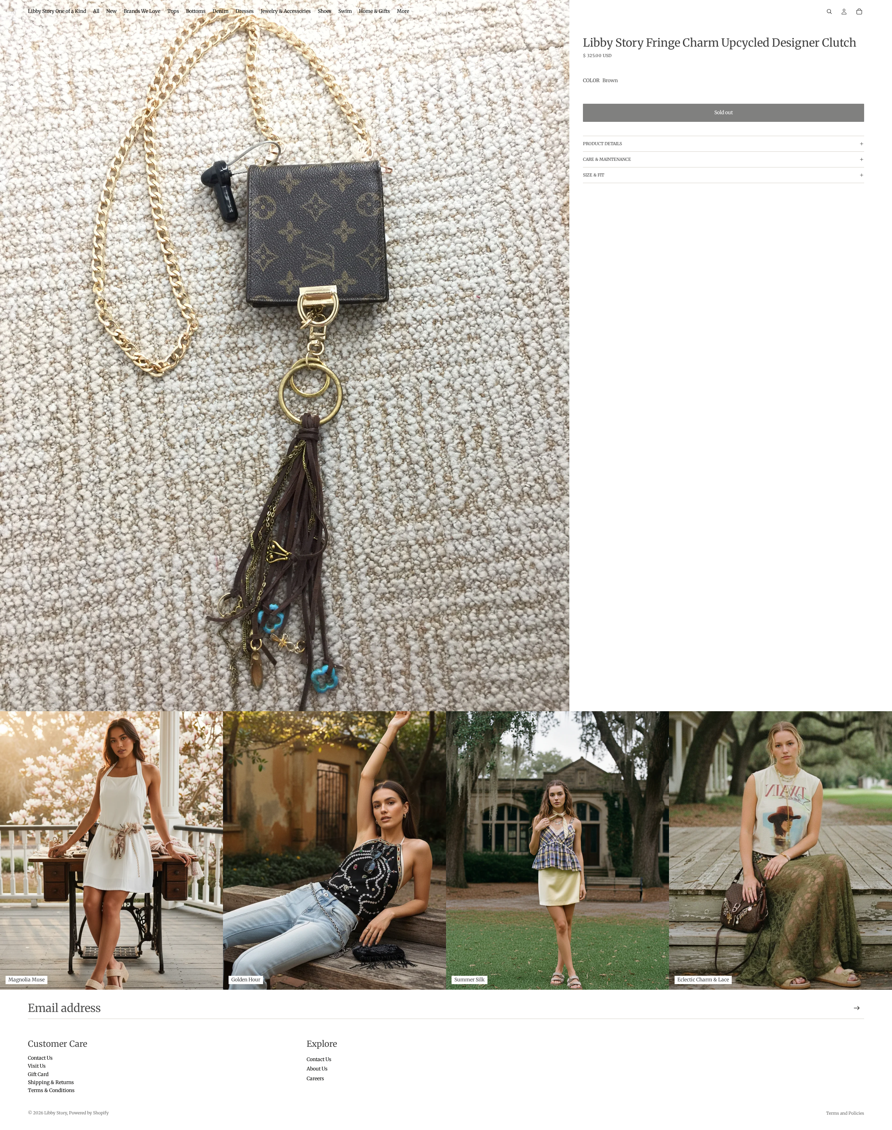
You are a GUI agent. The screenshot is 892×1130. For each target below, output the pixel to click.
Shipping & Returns (51, 1082)
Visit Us (37, 1066)
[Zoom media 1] (284, 355)
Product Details (602, 143)
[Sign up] (856, 1008)
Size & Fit (593, 175)
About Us (317, 1069)
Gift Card (38, 1074)
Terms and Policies (845, 1113)
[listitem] (403, 11)
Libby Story (55, 1112)
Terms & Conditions (51, 1091)
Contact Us (40, 1058)
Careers (315, 1078)
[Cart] (859, 11)
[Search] (829, 11)
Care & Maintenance (607, 159)
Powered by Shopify (89, 1112)
